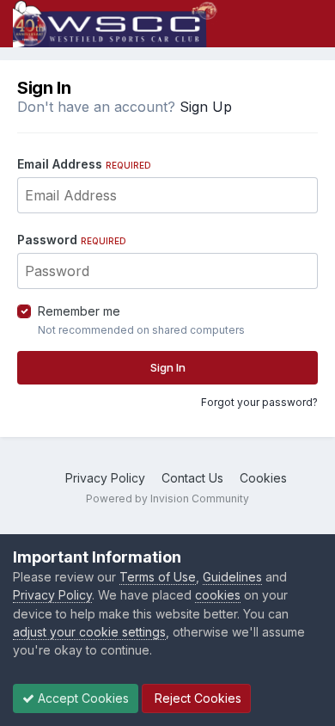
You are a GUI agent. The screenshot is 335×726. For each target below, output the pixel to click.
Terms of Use (157, 576)
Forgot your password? (259, 402)
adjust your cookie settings (89, 631)
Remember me (79, 311)
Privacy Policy (105, 478)
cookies (218, 595)
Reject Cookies (196, 698)
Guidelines (232, 576)
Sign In (168, 367)
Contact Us (192, 478)
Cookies (263, 478)
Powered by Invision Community (167, 498)
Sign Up (206, 106)
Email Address (84, 164)
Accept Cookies (81, 698)
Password (71, 239)
